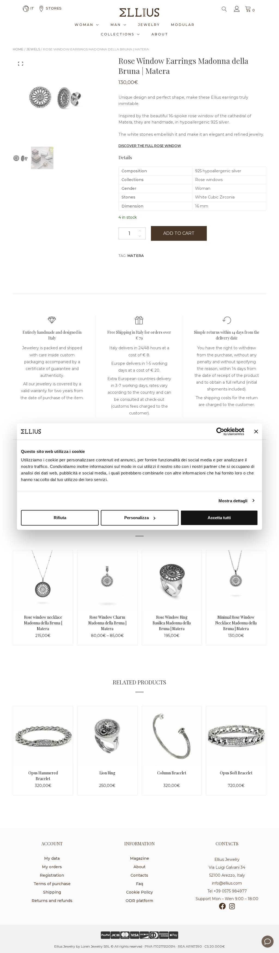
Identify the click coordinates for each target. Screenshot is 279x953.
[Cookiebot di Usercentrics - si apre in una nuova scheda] (220, 431)
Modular (183, 25)
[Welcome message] (268, 942)
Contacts (139, 875)
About (159, 34)
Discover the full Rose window (150, 146)
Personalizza (136, 517)
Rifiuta (60, 517)
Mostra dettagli (233, 500)
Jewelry (149, 25)
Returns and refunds (52, 900)
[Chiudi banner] (256, 431)
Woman (84, 25)
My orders (52, 866)
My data (52, 858)
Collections (117, 34)
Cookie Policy (139, 892)
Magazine (139, 858)
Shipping (52, 892)
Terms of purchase (52, 883)
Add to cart (179, 233)
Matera (135, 255)
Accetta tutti (219, 517)
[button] (21, 63)
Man (116, 25)
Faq (139, 883)
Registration (52, 875)
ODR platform (139, 900)
